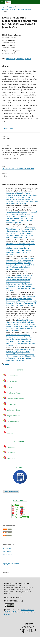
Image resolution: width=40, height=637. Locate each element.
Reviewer (10, 387)
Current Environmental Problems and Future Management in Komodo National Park (20, 261)
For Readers (10, 447)
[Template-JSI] (20, 477)
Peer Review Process (13, 393)
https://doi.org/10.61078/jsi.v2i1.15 (18, 59)
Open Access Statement (15, 399)
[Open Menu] (2, 2)
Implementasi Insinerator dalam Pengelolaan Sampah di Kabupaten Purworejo (19, 337)
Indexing (9, 433)
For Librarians (12, 458)
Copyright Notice (13, 421)
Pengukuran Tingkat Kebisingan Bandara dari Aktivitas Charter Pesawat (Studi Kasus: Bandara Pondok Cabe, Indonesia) (21, 230)
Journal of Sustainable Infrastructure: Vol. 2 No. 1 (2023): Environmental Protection (20, 235)
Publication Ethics (12, 404)
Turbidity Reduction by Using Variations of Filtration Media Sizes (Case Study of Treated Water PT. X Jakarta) (21, 214)
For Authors (10, 453)
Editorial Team (12, 382)
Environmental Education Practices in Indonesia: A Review (19, 194)
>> (8, 364)
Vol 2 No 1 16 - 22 (10, 129)
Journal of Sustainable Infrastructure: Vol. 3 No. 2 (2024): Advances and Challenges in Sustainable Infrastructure (20, 266)
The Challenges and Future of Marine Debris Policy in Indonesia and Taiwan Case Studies (20, 245)
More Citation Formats (11, 158)
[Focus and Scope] (5, 382)
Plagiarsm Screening (14, 416)
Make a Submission (11, 491)
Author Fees (11, 427)
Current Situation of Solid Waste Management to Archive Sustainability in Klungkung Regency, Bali (21, 299)
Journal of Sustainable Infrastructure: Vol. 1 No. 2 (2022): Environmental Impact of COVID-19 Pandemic (18, 251)
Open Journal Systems (11, 564)
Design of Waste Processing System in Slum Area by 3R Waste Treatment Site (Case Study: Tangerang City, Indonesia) (20, 353)
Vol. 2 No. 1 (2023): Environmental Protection (16, 9)
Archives (11, 7)
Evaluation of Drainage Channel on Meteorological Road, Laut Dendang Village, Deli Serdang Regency (20, 322)
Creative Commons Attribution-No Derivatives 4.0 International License (19, 612)
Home (4, 7)
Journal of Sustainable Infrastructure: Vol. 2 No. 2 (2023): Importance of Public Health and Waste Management (20, 219)
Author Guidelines (13, 410)
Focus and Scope (12, 376)
